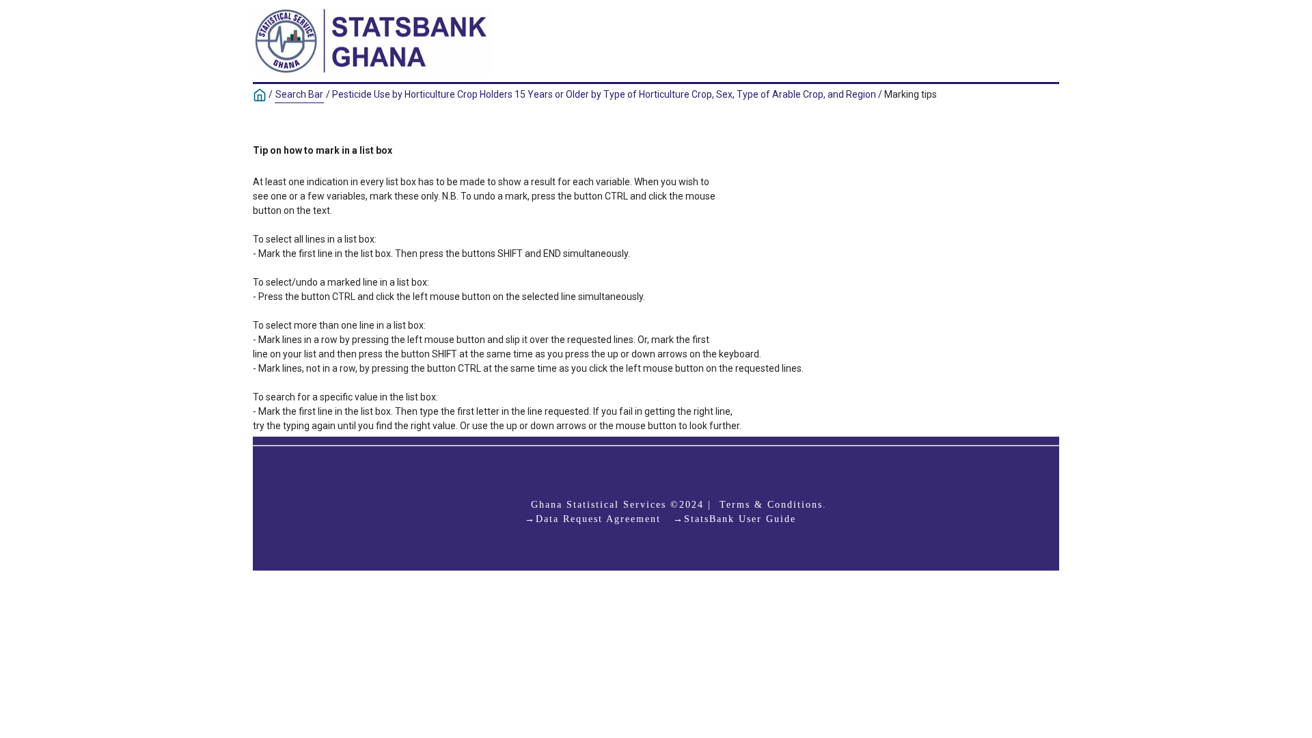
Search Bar (299, 94)
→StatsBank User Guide (734, 519)
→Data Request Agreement (593, 519)
